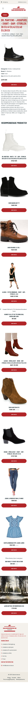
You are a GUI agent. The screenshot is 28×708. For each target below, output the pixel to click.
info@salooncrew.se (22, 2)
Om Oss (4, 656)
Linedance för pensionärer (9, 650)
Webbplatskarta (20, 679)
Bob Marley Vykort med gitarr (14, 561)
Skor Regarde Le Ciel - (14, 247)
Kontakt (14, 677)
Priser (5, 15)
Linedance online (6, 653)
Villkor (19, 677)
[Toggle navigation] (3, 8)
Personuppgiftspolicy (9, 679)
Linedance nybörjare (7, 647)
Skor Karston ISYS (14, 407)
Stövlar (10, 69)
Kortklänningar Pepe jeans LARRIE (14, 543)
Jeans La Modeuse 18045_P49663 (14, 498)
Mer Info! (14, 84)
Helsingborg (5, 2)
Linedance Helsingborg (8, 644)
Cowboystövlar (16, 69)
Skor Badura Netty (14, 203)
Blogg (9, 677)
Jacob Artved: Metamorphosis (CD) (14, 606)
